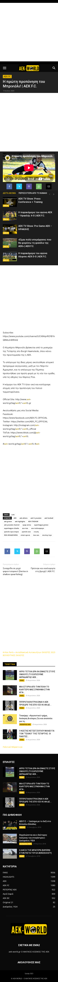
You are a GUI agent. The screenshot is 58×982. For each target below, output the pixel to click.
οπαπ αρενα (25, 535)
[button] (4, 68)
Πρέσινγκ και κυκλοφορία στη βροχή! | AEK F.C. (43, 570)
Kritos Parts (8, 652)
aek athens (23, 518)
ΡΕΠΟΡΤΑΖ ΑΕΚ (25, 724)
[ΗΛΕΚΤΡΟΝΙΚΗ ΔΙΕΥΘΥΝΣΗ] (49, 186)
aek (28, 399)
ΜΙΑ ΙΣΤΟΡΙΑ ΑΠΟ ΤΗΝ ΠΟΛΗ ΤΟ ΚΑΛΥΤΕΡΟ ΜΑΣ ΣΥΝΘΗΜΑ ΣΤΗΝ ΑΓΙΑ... (34, 690)
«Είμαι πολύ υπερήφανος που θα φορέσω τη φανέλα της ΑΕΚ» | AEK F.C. (34, 243)
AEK (15, 518)
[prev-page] (49, 194)
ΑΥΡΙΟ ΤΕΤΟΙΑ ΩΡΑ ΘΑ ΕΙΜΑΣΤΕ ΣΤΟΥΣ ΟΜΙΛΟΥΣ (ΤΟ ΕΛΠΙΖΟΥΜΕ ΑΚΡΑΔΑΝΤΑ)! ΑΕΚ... (37, 674)
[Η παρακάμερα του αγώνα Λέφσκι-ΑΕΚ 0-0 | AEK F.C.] (10, 256)
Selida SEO (29, 973)
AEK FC (7, 76)
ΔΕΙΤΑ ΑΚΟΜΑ (9, 193)
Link (12, 515)
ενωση (36, 532)
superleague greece (41, 525)
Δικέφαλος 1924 (25, 844)
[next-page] (53, 194)
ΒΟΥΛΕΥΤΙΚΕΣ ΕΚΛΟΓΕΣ (13, 655)
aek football (48, 518)
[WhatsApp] (39, 186)
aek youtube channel (11, 525)
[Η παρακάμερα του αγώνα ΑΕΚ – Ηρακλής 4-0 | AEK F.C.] (10, 216)
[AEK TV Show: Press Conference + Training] (10, 202)
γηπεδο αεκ (26, 532)
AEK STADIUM (33, 521)
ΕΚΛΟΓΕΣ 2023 (48, 652)
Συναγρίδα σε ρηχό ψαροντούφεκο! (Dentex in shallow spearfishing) (15, 571)
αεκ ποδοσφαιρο (37, 528)
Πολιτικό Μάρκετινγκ (12, 747)
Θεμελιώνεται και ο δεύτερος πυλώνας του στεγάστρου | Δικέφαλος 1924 (33, 838)
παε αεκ (36, 535)
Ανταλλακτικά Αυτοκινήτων (28, 652)
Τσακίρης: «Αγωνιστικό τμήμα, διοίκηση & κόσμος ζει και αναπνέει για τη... (35, 718)
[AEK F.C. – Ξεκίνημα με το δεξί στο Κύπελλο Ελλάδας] (10, 825)
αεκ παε (25, 528)
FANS (22, 680)
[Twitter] (19, 186)
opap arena (27, 525)
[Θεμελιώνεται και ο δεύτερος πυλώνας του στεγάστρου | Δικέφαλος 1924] (10, 838)
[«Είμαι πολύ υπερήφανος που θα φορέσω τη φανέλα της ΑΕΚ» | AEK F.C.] (10, 243)
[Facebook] (9, 186)
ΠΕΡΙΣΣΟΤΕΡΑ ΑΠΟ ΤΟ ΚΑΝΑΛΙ (33, 193)
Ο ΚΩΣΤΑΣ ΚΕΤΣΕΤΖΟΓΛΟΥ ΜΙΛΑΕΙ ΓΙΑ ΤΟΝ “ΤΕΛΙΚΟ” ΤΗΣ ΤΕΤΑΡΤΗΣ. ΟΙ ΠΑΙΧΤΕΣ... (36, 734)
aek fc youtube (36, 518)
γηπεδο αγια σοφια (11, 532)
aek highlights (20, 521)
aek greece (8, 521)
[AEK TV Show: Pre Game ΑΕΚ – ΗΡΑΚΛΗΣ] (10, 229)
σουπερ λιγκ (47, 535)
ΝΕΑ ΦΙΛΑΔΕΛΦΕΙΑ (11, 535)
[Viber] (29, 186)
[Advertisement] (29, 32)
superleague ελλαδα (11, 528)
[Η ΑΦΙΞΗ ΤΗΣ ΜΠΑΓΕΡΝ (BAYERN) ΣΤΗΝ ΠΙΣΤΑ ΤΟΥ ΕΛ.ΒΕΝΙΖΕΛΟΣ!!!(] (10, 854)
